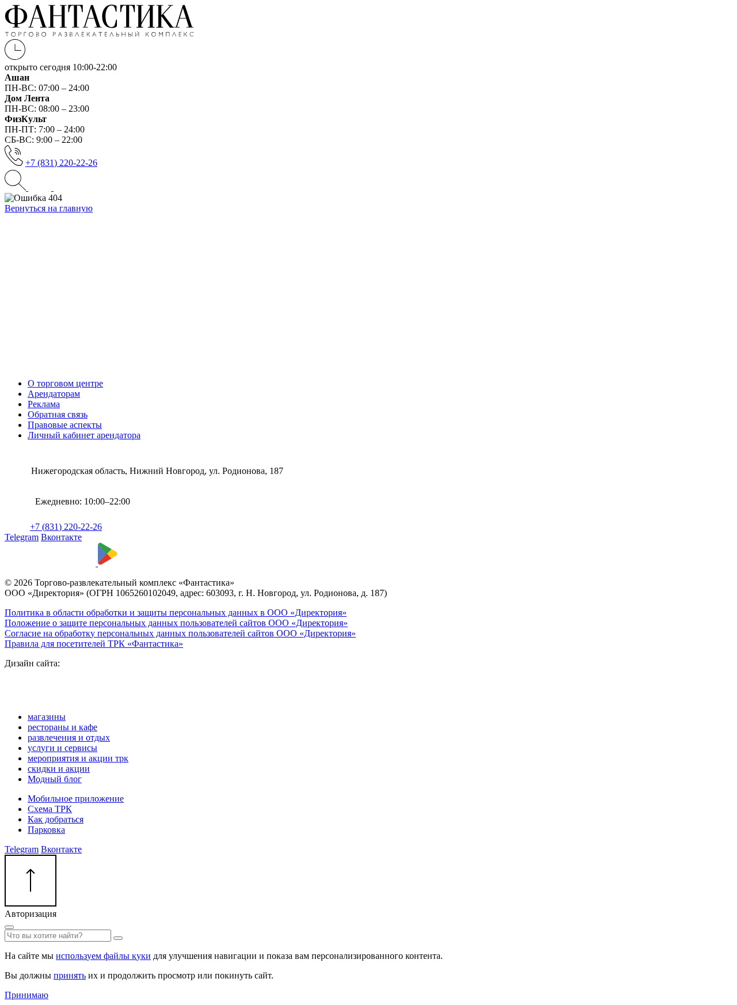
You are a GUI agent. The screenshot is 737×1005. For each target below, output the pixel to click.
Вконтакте (61, 537)
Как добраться (55, 819)
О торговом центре (65, 383)
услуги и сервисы (62, 748)
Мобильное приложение (76, 798)
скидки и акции (59, 768)
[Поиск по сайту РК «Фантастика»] (16, 187)
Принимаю (26, 995)
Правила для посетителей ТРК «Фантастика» (94, 643)
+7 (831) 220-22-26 (61, 163)
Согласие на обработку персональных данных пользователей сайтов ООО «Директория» (180, 633)
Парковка (46, 830)
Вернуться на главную (49, 208)
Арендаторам (54, 394)
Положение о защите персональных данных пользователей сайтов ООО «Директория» (176, 623)
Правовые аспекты (65, 425)
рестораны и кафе (62, 727)
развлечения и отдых (69, 737)
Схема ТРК (50, 809)
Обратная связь (58, 414)
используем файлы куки (103, 956)
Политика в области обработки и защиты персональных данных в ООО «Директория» (176, 612)
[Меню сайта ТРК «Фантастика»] (52, 187)
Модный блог (55, 779)
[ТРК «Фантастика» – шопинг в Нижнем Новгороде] (99, 34)
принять (70, 975)
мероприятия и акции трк (78, 758)
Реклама (44, 404)
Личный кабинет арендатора (84, 435)
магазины (47, 717)
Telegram (22, 537)
